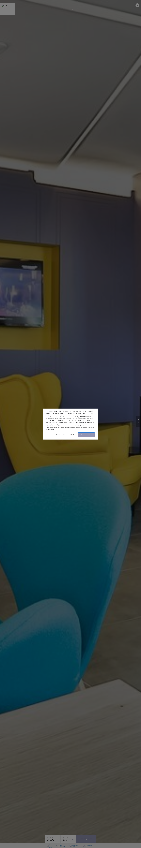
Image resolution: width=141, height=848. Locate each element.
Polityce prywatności (71, 416)
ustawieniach (50, 429)
